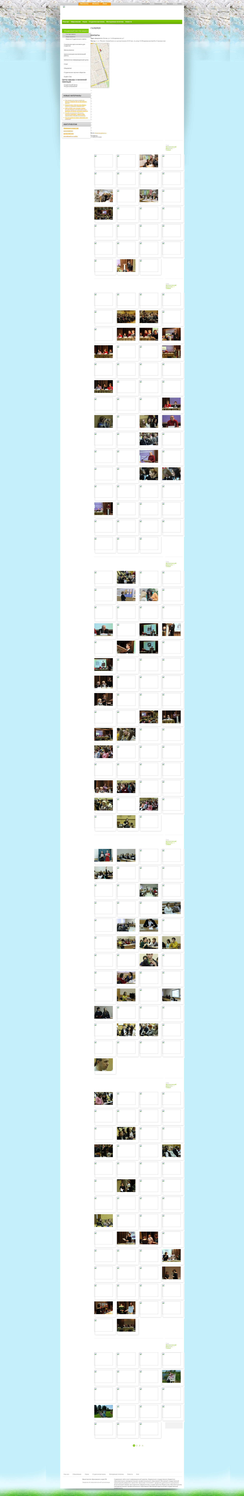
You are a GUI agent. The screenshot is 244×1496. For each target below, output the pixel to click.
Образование (76, 22)
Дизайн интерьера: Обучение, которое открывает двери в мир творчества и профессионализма (75, 114)
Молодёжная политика (116, 1474)
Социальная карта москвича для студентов (74, 45)
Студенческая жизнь (97, 22)
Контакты (170, 3)
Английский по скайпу (71, 136)
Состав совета (70, 34)
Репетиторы (158, 3)
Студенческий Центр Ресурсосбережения (70, 85)
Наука (84, 22)
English (180, 3)
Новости (128, 22)
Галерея (168, 150)
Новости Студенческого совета (76, 39)
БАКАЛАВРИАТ (68, 131)
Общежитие (68, 68)
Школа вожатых (69, 50)
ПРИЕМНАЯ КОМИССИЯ (71, 128)
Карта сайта (146, 3)
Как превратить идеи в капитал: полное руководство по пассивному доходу (76, 101)
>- (142, 1445)
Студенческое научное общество (75, 72)
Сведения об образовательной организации (96, 1482)
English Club (68, 76)
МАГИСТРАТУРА (69, 133)
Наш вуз (66, 22)
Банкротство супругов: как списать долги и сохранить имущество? (75, 105)
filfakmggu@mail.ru (100, 133)
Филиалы (95, 3)
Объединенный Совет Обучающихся (76, 31)
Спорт (66, 64)
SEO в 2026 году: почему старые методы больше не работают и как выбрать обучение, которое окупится (76, 109)
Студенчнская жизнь (99, 1474)
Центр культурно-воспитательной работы (75, 54)
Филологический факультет (171, 147)
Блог (137, 1474)
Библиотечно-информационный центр (76, 60)
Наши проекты (70, 36)
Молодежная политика (115, 22)
